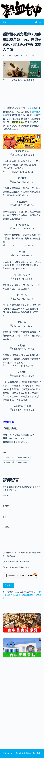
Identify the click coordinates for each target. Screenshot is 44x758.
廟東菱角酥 (9, 462)
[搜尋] (36, 22)
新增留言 (7, 527)
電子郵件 (7, 506)
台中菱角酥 (9, 457)
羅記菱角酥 (22, 462)
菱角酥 (30, 108)
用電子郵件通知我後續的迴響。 (18, 561)
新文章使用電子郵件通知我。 (17, 567)
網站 (4, 517)
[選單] (40, 22)
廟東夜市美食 (23, 457)
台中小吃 (12, 56)
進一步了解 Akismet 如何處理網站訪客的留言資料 (22, 595)
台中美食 (19, 56)
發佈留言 (8, 585)
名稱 (5, 496)
